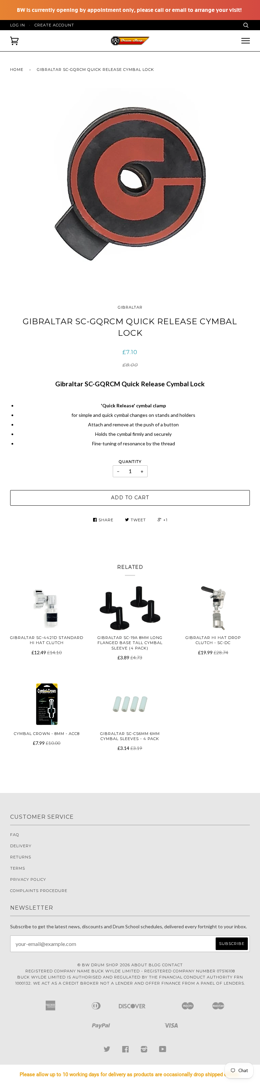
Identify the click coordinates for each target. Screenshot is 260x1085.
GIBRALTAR (130, 307)
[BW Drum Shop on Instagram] (144, 1050)
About (139, 965)
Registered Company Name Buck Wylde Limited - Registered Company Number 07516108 (130, 971)
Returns (20, 857)
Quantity (130, 461)
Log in (17, 25)
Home (16, 69)
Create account (54, 25)
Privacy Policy (28, 879)
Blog (155, 965)
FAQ (14, 834)
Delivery (20, 846)
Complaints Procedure (38, 890)
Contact (172, 965)
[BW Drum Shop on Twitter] (107, 1050)
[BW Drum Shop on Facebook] (125, 1050)
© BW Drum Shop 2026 (104, 965)
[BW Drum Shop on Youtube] (163, 1050)
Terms (17, 868)
